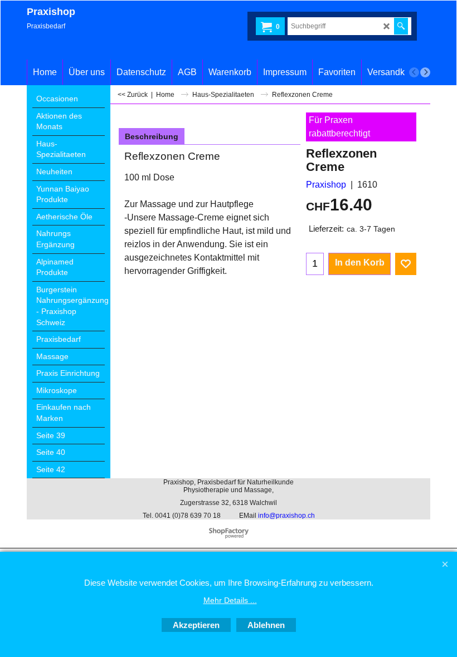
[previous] (414, 72)
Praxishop (326, 184)
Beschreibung (151, 136)
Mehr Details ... (230, 600)
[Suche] (401, 26)
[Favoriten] (405, 263)
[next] (425, 72)
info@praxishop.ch (286, 515)
